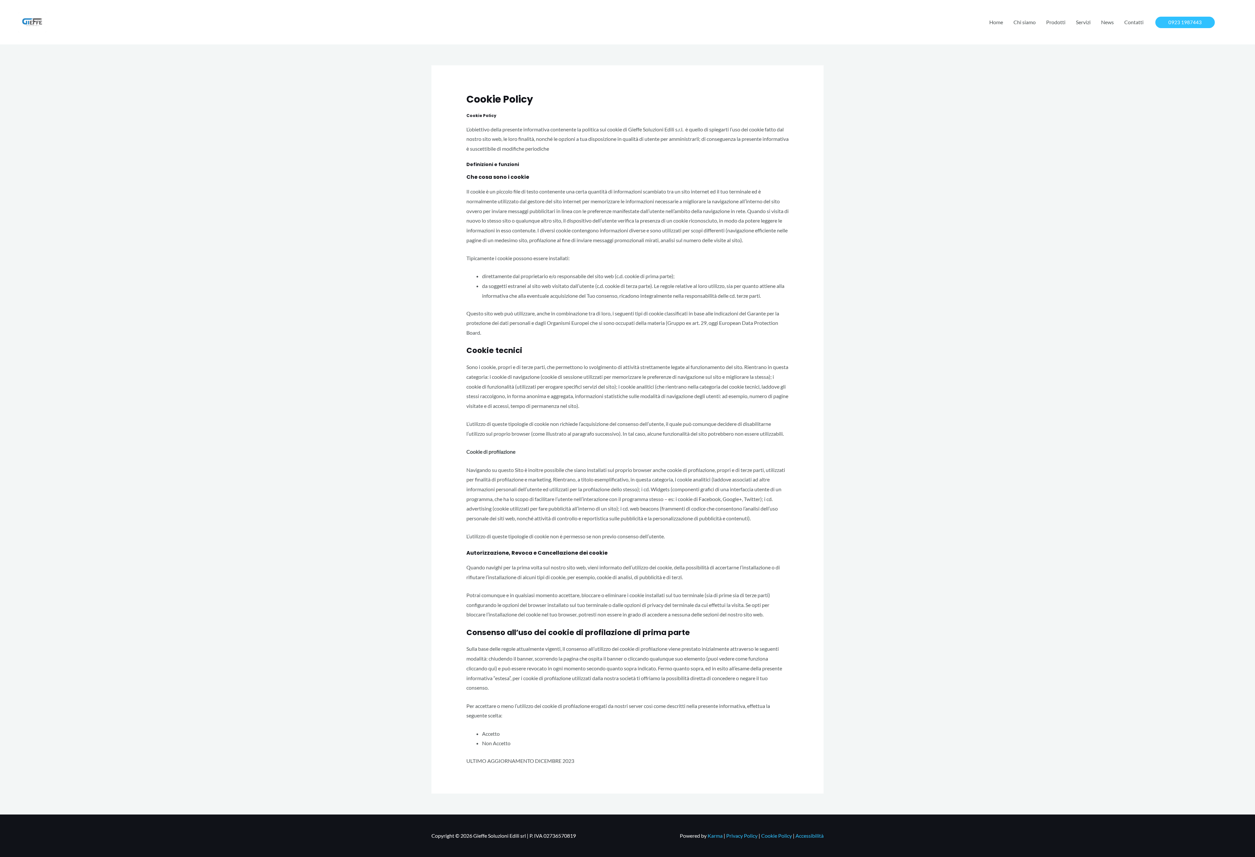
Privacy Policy (742, 835)
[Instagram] (1234, 23)
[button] (1185, 22)
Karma (715, 835)
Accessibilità (809, 835)
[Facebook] (1224, 23)
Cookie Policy (776, 835)
